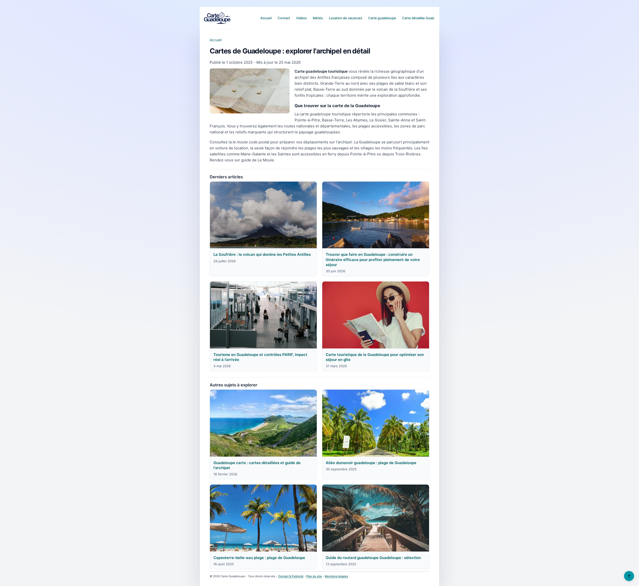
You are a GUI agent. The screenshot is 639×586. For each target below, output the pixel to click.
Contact (284, 18)
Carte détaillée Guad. (418, 18)
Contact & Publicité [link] (291, 576)
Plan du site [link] (314, 576)
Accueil (266, 18)
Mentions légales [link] (336, 576)
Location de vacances (345, 18)
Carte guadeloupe (382, 18)
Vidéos (301, 18)
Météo (318, 18)
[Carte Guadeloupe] (217, 18)
